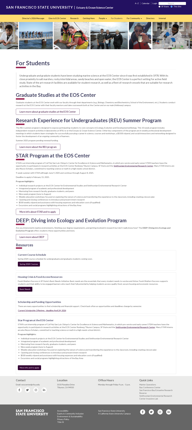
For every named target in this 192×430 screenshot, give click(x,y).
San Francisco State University (111, 411)
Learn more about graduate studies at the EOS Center (48, 111)
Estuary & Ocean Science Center (94, 7)
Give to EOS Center (57, 18)
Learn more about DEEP (32, 237)
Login (155, 3)
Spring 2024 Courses (29, 264)
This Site (177, 6)
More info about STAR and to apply (38, 211)
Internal (162, 18)
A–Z (137, 3)
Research (74, 18)
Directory (150, 18)
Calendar (146, 3)
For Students (117, 18)
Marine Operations (147, 384)
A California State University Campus (114, 413)
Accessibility (62, 411)
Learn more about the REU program (38, 146)
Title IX (60, 422)
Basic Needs (25, 289)
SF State (165, 6)
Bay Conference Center (149, 387)
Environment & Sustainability (70, 416)
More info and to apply (29, 367)
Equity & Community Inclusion (70, 413)
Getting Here (89, 18)
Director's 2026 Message (33, 18)
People (104, 19)
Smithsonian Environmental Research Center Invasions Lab (155, 397)
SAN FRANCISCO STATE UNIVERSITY (39, 7)
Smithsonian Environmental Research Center (133, 166)
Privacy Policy (63, 419)
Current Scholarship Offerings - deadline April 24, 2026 (42, 310)
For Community (135, 19)
